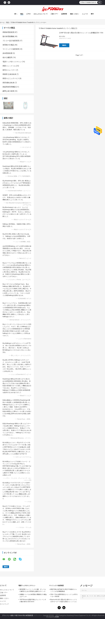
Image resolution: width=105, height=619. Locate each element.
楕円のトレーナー (9, 70)
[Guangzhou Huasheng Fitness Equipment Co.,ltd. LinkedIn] (9, 2)
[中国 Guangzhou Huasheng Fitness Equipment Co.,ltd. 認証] (8, 105)
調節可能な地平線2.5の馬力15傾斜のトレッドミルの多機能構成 (63, 590)
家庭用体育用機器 (9, 87)
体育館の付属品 (8, 45)
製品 (21, 14)
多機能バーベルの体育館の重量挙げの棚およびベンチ (33, 595)
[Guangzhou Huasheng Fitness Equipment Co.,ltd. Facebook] (5, 2)
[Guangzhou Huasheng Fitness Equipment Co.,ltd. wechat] (16, 559)
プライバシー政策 (8, 615)
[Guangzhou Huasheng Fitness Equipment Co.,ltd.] (52, 9)
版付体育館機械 (8, 36)
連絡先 (64, 45)
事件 (92, 14)
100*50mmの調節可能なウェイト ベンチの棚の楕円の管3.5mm (32, 600)
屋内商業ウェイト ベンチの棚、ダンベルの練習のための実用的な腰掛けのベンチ (32, 590)
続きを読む (62, 36)
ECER (57, 617)
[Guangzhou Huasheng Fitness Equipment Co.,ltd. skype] (21, 559)
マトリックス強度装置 (11, 49)
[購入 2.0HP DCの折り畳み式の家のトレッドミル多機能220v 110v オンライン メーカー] (49, 40)
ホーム (2, 22)
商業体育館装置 (8, 32)
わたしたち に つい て (41, 14)
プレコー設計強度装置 (11, 41)
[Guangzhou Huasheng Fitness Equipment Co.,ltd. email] (5, 559)
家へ (15, 14)
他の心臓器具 (7, 57)
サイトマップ (4, 604)
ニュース (85, 14)
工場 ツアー (54, 14)
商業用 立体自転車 (9, 74)
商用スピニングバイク (11, 78)
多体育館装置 (7, 53)
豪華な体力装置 (8, 91)
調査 (99, 2)
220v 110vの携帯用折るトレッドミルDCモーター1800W (64, 595)
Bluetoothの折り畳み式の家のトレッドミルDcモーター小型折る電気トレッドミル (63, 600)
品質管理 (64, 14)
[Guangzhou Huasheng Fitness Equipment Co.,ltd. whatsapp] (10, 559)
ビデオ (28, 14)
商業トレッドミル (9, 66)
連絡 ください (74, 14)
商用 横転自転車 (8, 83)
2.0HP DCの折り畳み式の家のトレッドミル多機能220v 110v (81, 33)
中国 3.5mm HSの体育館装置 (23, 615)
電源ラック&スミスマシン (12, 62)
